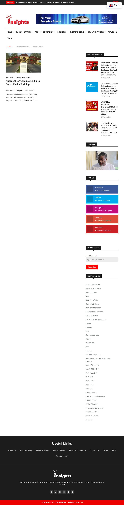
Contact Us (94, 450)
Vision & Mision (92, 415)
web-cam (89, 419)
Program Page (91, 400)
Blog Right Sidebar (93, 308)
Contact (89, 327)
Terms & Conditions (77, 450)
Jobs (87, 346)
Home (8, 46)
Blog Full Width (92, 300)
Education (48, 32)
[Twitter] (55, 492)
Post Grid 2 (90, 381)
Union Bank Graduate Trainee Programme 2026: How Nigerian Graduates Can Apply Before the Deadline (109, 88)
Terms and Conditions (95, 408)
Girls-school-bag (92, 335)
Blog (87, 296)
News (9, 32)
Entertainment (77, 32)
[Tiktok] (72, 492)
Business (61, 32)
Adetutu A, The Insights (14, 91)
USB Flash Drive (92, 412)
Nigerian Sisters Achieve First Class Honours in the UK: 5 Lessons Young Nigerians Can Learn (109, 128)
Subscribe (92, 267)
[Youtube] (64, 492)
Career (88, 323)
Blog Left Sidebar (92, 304)
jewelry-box (90, 343)
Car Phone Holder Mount (96, 319)
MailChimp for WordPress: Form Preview (99, 359)
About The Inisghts (93, 288)
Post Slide (89, 384)
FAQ (87, 331)
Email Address (91, 256)
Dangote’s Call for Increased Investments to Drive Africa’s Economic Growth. (45, 2)
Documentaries (23, 32)
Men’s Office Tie (92, 369)
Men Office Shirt (92, 365)
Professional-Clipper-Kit (95, 396)
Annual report (91, 292)
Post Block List (91, 373)
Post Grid (89, 377)
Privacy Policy (91, 392)
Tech (37, 32)
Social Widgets (91, 404)
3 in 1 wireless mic (93, 284)
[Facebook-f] (51, 492)
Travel (111, 32)
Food (9, 38)
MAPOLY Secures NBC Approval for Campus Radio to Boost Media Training (23, 81)
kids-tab (89, 350)
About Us (12, 450)
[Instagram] (60, 492)
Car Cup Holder (92, 315)
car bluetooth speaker (94, 312)
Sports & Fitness (96, 32)
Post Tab (89, 388)
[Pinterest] (68, 492)
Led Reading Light (93, 354)
